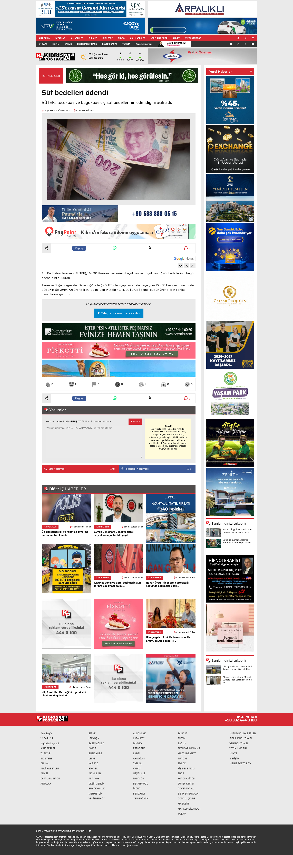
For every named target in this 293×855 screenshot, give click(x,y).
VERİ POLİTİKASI (238, 743)
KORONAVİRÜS (186, 778)
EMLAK (182, 763)
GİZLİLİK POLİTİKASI (240, 738)
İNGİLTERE (107, 38)
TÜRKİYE (93, 38)
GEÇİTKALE (139, 773)
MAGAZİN (183, 804)
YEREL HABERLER (159, 38)
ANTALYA (46, 784)
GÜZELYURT (95, 753)
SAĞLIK (68, 44)
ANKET (176, 38)
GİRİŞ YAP (135, 421)
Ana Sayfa (46, 733)
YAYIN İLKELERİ (238, 748)
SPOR (181, 773)
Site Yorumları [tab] (57, 468)
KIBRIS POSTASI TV (240, 763)
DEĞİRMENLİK (96, 784)
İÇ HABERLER (77, 38)
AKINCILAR (95, 773)
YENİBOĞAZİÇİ (141, 798)
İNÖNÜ (137, 788)
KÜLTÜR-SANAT (109, 44)
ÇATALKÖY (139, 738)
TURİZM (126, 44)
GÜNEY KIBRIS (186, 784)
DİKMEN (137, 743)
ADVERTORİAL (186, 788)
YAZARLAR (60, 38)
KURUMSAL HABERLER (242, 733)
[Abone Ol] (184, 258)
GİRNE (92, 733)
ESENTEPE (139, 748)
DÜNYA (121, 38)
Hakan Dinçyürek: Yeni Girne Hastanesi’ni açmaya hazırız (237, 531)
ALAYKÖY (94, 778)
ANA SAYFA (44, 38)
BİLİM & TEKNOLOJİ (188, 794)
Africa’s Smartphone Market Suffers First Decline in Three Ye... (237, 679)
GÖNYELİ (93, 768)
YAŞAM (182, 814)
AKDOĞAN (139, 758)
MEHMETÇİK (95, 794)
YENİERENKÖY (97, 798)
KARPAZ (93, 763)
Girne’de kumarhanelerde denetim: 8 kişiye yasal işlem (237, 541)
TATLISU (137, 763)
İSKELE (92, 748)
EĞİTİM (55, 44)
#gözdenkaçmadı (143, 44)
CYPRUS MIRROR (193, 38)
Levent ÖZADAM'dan (176, 44)
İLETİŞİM (234, 758)
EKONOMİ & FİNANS (87, 44)
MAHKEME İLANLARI (189, 809)
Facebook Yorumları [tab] (136, 468)
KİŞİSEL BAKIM (186, 768)
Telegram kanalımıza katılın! (120, 313)
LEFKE (92, 758)
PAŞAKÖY (138, 778)
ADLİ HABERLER (137, 38)
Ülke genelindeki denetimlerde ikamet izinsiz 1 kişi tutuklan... (238, 668)
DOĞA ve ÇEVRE (186, 798)
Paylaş (79, 248)
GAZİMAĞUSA (96, 743)
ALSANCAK (139, 733)
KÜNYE (233, 753)
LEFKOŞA (94, 738)
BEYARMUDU (140, 784)
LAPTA (137, 753)
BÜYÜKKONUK (97, 788)
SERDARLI (139, 794)
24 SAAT (43, 44)
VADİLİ (137, 768)
